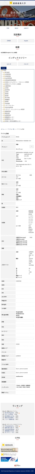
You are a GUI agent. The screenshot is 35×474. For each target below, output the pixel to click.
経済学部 (7, 90)
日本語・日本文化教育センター (13, 121)
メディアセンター (9, 105)
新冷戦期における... (10, 416)
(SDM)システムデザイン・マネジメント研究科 (17, 82)
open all (9, 64)
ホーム (2, 129)
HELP (16, 28)
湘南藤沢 (7, 99)
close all (26, 64)
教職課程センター (9, 117)
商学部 (6, 93)
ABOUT (26, 28)
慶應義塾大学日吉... (10, 431)
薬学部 (6, 101)
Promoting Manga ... (10, 429)
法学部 (6, 91)
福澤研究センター (9, 119)
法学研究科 (8, 76)
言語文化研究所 (9, 107)
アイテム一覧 (11, 129)
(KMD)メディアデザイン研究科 (13, 84)
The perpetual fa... (9, 426)
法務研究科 (8, 86)
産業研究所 (8, 111)
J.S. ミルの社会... (9, 414)
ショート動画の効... (10, 419)
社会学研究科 (8, 78)
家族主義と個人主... (10, 427)
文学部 (6, 88)
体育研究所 (8, 115)
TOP (8, 28)
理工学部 (7, 97)
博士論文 (7, 72)
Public (3, 68)
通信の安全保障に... (10, 417)
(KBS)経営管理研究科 (10, 80)
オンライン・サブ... (10, 432)
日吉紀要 (7, 103)
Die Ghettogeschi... (10, 413)
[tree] (17, 95)
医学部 (6, 95)
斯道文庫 (7, 113)
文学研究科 (8, 74)
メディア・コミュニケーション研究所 (14, 109)
